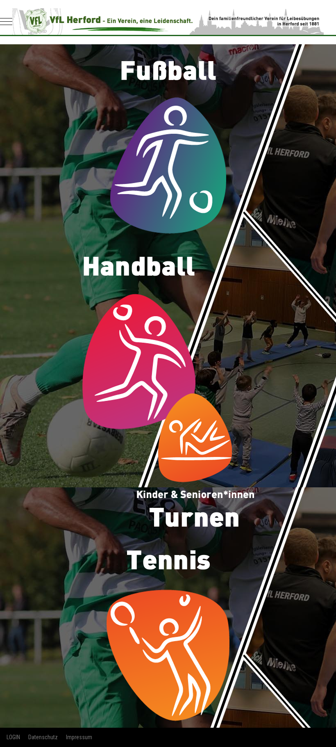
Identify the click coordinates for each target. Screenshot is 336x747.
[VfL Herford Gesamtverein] (168, 21)
